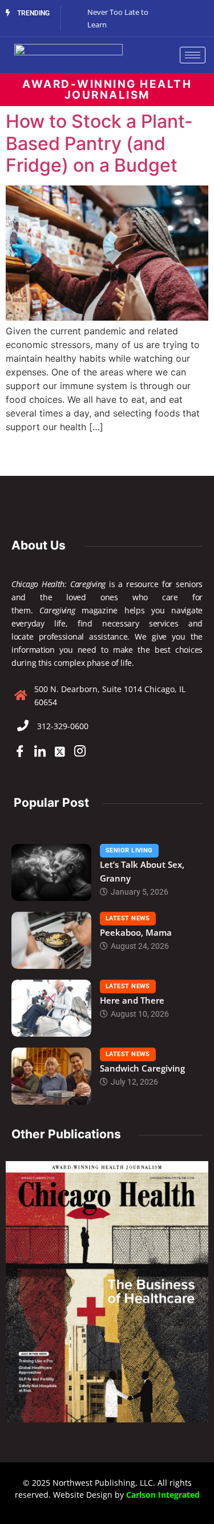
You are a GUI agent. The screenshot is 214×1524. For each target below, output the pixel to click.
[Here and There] (51, 1008)
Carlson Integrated (163, 1494)
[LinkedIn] (40, 752)
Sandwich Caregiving (142, 1068)
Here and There (132, 1000)
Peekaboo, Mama (136, 932)
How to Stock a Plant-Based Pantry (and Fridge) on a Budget (99, 143)
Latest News (128, 918)
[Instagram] (79, 752)
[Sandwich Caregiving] (51, 1076)
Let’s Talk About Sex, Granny (142, 871)
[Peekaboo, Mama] (51, 940)
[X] (59, 752)
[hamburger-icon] (192, 55)
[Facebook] (20, 752)
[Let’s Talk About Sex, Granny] (51, 872)
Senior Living (129, 850)
